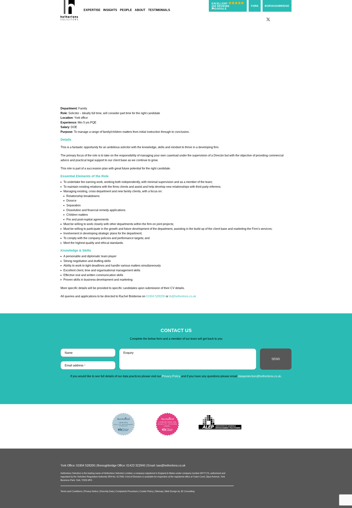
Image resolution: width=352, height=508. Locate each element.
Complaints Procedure (126, 491)
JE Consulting (188, 491)
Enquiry (128, 352)
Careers (170, 45)
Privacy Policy (171, 376)
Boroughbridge (277, 5)
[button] (228, 6)
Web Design (171, 491)
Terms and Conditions (71, 491)
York (254, 5)
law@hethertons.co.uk (170, 465)
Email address (75, 365)
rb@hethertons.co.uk (182, 296)
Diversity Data (107, 491)
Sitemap (159, 491)
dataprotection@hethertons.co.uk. (260, 376)
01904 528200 (155, 296)
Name (69, 352)
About (158, 45)
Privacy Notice (91, 491)
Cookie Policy (146, 491)
